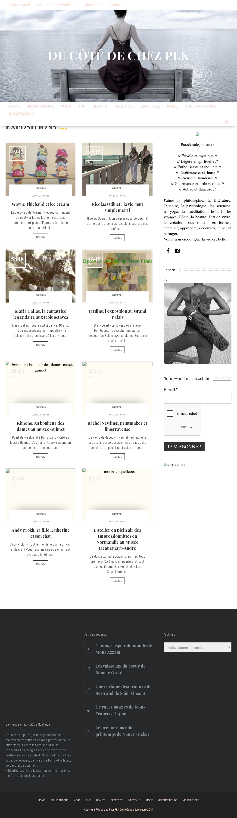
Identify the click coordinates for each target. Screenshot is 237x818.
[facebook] (168, 251)
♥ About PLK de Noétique (56, 5)
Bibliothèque (40, 106)
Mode (172, 106)
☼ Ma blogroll (19, 5)
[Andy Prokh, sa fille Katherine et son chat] (40, 494)
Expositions (41, 188)
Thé (81, 106)
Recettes (124, 106)
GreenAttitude (200, 106)
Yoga (66, 106)
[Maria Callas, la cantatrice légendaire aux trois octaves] (40, 276)
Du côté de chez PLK (118, 55)
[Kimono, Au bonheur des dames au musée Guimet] (40, 388)
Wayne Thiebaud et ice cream (40, 204)
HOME (14, 106)
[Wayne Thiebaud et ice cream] (40, 169)
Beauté (99, 106)
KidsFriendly (21, 114)
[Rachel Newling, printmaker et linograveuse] (117, 388)
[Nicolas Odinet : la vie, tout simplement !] (117, 169)
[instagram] (177, 251)
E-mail (171, 389)
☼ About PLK (91, 5)
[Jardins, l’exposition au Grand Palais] (117, 276)
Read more (40, 236)
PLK (47, 195)
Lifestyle (150, 106)
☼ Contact (115, 5)
